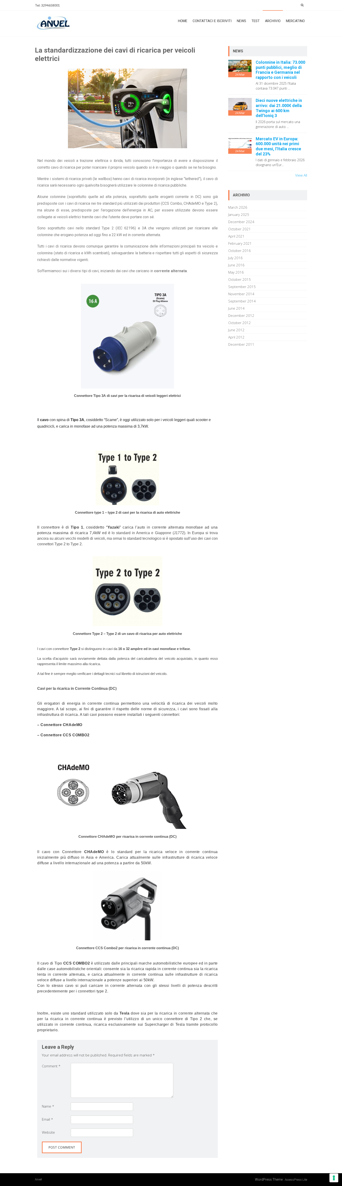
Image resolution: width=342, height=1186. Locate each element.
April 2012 (236, 337)
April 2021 (236, 236)
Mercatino (295, 21)
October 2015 (239, 279)
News (241, 21)
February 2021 (240, 243)
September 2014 (242, 301)
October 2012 (239, 322)
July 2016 (235, 257)
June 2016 (236, 265)
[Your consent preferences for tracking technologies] (333, 1177)
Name (48, 1106)
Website (48, 1132)
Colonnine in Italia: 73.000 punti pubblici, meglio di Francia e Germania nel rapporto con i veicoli (280, 70)
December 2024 (241, 221)
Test (255, 21)
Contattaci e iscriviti (212, 21)
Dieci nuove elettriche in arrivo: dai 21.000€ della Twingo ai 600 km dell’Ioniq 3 (279, 108)
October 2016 (239, 250)
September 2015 (242, 286)
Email (47, 1119)
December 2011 (241, 344)
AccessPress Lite (296, 1179)
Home (182, 21)
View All (301, 175)
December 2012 (241, 315)
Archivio (273, 21)
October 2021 (239, 229)
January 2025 (238, 214)
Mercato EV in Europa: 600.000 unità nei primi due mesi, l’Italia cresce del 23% (278, 146)
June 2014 (236, 308)
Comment (51, 1066)
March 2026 (237, 207)
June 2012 (236, 330)
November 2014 (241, 293)
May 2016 (236, 272)
